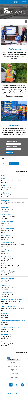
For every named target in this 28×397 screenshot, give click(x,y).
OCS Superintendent (7, 292)
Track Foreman (5, 186)
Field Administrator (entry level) (10, 328)
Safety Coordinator (6, 257)
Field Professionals (14, 125)
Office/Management (14, 49)
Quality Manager (5, 264)
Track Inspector (5, 179)
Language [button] (15, 2)
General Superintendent (8, 306)
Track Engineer (5, 207)
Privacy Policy (14, 377)
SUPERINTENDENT (6, 214)
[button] (14, 21)
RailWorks (14, 363)
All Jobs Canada (14, 373)
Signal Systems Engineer (8, 228)
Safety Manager (5, 250)
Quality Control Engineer (8, 278)
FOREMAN (4, 313)
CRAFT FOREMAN (6, 335)
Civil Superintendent (7, 342)
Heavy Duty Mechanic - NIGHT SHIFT (11, 299)
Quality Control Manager (8, 271)
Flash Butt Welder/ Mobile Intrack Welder (13, 321)
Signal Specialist (5, 235)
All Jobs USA (14, 370)
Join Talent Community (14, 366)
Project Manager (5, 285)
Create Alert (14, 164)
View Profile (23, 2)
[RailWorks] (14, 359)
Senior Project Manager (7, 243)
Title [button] (2, 175)
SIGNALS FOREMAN (7, 221)
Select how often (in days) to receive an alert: (13, 160)
